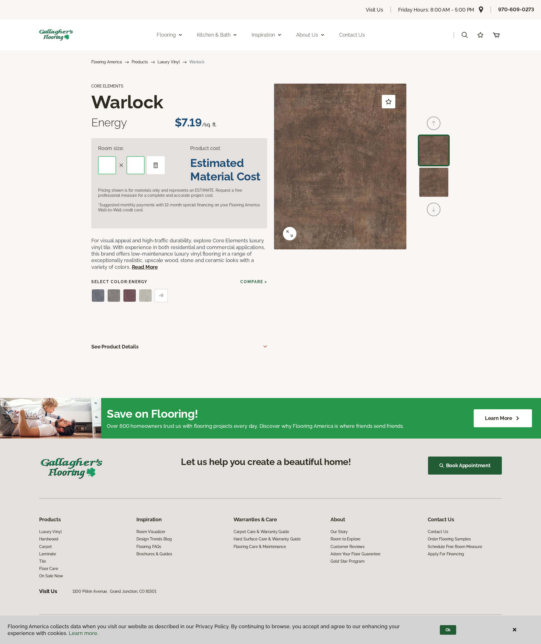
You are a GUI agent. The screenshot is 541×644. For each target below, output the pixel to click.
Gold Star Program (348, 561)
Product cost (205, 148)
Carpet (45, 546)
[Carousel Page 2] (434, 182)
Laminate (47, 554)
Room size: (111, 148)
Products (140, 62)
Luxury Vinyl (169, 62)
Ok (448, 630)
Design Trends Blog (154, 539)
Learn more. (83, 633)
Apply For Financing (446, 554)
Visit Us (374, 10)
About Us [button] (307, 35)
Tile (42, 561)
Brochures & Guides (154, 554)
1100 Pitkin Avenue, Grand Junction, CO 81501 (114, 591)
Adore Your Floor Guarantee (355, 554)
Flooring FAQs (148, 546)
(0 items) (496, 35)
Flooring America (106, 62)
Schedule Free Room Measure (455, 546)
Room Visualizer (150, 531)
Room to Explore (345, 539)
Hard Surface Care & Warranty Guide (267, 539)
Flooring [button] (166, 35)
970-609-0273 (516, 9)
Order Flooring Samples (449, 539)
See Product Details (115, 347)
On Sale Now (51, 576)
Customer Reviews (348, 546)
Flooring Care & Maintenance (260, 546)
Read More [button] (145, 267)
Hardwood (48, 539)
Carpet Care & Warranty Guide (261, 531)
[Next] (433, 209)
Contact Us (352, 35)
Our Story (339, 531)
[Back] (433, 123)
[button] (464, 35)
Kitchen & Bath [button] (213, 35)
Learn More (498, 418)
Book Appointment (468, 465)
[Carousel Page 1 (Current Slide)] (434, 150)
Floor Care (48, 568)
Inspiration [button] (263, 35)
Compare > (253, 281)
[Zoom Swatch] (289, 233)
